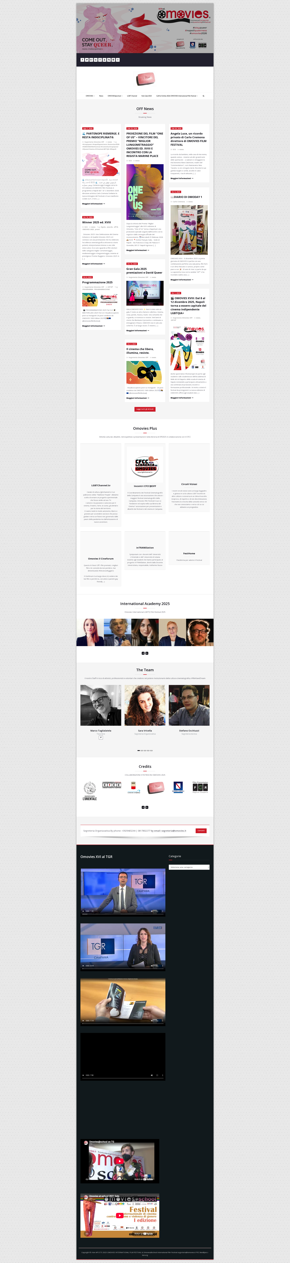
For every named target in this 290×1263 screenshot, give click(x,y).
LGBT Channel (132, 96)
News (101, 96)
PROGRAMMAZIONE (102, 289)
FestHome (189, 553)
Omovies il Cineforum (101, 558)
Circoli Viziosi (189, 484)
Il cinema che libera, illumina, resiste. (140, 351)
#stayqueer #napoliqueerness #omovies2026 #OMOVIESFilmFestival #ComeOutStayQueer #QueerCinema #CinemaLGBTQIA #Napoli (100, 146)
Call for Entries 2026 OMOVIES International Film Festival (176, 96)
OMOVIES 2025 (88, 229)
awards (110, 227)
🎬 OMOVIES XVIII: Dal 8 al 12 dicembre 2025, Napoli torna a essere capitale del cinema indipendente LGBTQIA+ (188, 305)
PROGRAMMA (87, 289)
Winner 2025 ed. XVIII (96, 222)
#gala (103, 227)
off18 (116, 227)
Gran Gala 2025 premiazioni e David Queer (144, 270)
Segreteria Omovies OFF (94, 142)
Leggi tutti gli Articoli (145, 409)
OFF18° (110, 287)
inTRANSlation (145, 547)
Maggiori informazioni (92, 204)
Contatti (201, 830)
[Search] (203, 96)
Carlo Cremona (179, 202)
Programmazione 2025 (97, 282)
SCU (86, 227)
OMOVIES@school (114, 96)
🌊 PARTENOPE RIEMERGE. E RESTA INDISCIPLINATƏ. (100, 135)
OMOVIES (89, 96)
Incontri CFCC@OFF (145, 486)
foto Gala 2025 (146, 96)
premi (97, 229)
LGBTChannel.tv (100, 485)
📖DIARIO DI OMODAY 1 (186, 197)
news (110, 142)
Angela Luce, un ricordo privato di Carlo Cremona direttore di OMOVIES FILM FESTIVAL (189, 139)
